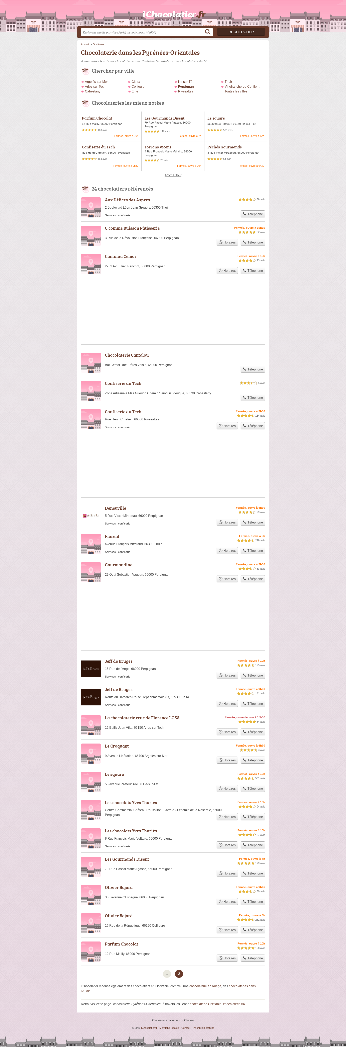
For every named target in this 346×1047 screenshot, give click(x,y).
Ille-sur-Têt (185, 81)
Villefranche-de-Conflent (242, 86)
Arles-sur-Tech (95, 86)
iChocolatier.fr (173, 14)
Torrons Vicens (158, 147)
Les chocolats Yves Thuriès (131, 802)
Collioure (138, 86)
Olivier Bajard (119, 887)
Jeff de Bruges (119, 661)
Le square (216, 118)
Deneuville (115, 508)
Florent (112, 536)
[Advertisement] (173, 607)
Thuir (228, 81)
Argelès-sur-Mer (96, 81)
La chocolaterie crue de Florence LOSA (142, 717)
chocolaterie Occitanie (205, 1004)
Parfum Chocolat (97, 118)
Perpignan (186, 86)
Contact (185, 1027)
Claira (136, 81)
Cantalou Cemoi (120, 256)
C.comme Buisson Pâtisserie (132, 228)
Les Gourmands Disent (165, 118)
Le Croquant (117, 746)
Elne (135, 91)
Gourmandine (118, 564)
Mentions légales (169, 1027)
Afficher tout (173, 175)
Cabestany (92, 91)
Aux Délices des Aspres (127, 200)
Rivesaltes (185, 91)
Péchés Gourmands (224, 147)
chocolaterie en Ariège (205, 986)
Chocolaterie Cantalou (127, 355)
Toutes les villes (236, 91)
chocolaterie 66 (234, 1004)
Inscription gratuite (203, 1027)
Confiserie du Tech (98, 147)
